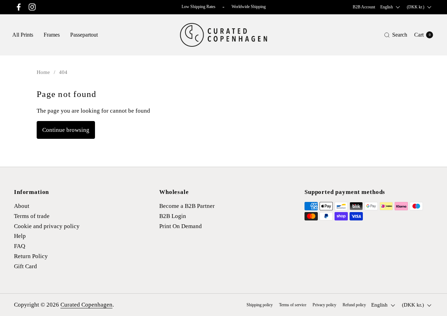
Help (20, 236)
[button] (395, 35)
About (21, 206)
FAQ (19, 246)
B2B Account (364, 7)
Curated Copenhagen (86, 304)
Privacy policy (324, 304)
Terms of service (292, 304)
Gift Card (25, 266)
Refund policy (354, 304)
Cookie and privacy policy (47, 226)
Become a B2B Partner (187, 206)
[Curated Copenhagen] (223, 35)
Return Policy (31, 256)
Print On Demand (180, 226)
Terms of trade (32, 216)
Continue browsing (65, 130)
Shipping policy (260, 304)
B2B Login (172, 216)
